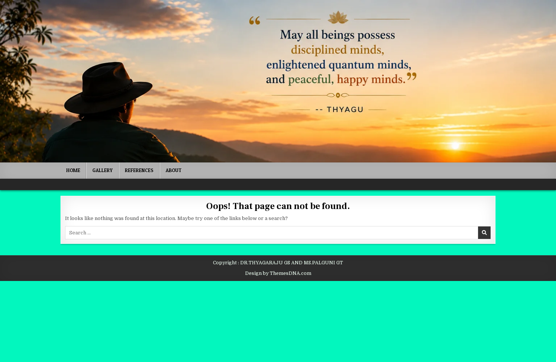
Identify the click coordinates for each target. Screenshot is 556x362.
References (139, 170)
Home (73, 170)
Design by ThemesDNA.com (278, 273)
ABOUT (174, 170)
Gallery (102, 170)
